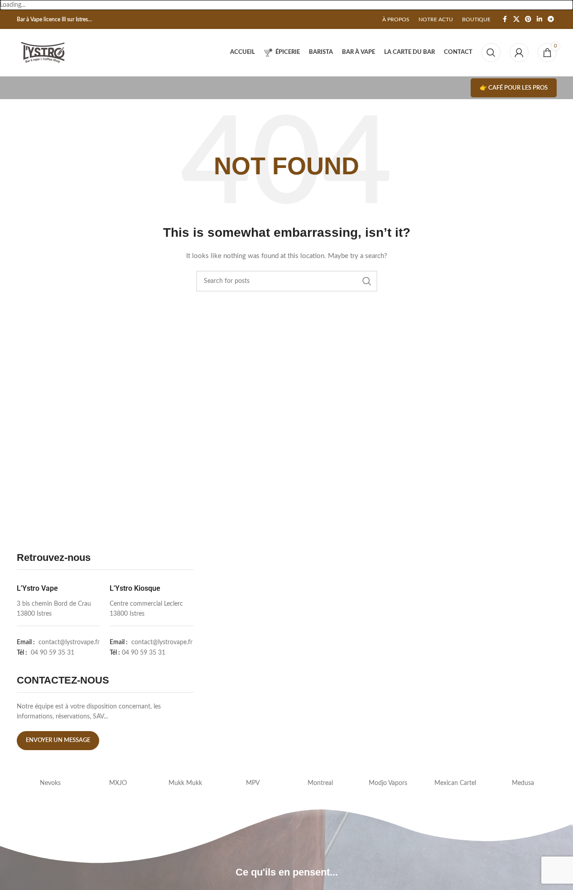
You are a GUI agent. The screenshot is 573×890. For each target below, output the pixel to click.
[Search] (491, 52)
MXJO (118, 783)
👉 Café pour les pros (514, 88)
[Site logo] (43, 52)
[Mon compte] (519, 52)
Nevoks (50, 783)
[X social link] (516, 19)
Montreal (320, 783)
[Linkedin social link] (539, 19)
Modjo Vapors (388, 783)
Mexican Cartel (455, 783)
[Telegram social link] (551, 19)
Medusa (523, 783)
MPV (253, 783)
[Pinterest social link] (528, 19)
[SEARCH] (366, 281)
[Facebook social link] (505, 19)
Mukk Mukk (185, 783)
